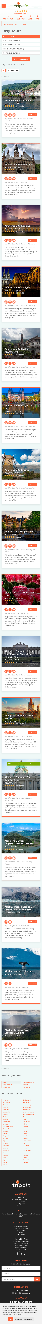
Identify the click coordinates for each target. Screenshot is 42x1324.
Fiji (4, 1141)
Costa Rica (6, 1121)
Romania (25, 1129)
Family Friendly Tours (21, 1245)
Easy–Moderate (8, 1085)
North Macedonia (28, 1112)
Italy (4, 1157)
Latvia (5, 1165)
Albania (5, 1100)
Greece (5, 1148)
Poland (25, 1124)
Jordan (5, 1162)
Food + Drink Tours (21, 1243)
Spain (24, 1143)
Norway (25, 1117)
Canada (5, 1114)
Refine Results (21, 59)
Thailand (26, 1155)
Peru (24, 1119)
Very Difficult (27, 1087)
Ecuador (6, 1131)
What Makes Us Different (21, 1199)
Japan (5, 1160)
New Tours (21, 1254)
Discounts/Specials (21, 1226)
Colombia (6, 1119)
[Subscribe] (37, 1279)
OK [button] (11, 1319)
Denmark (6, 1129)
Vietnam (25, 1162)
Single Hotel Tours (21, 1252)
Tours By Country (13, 1093)
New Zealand (27, 1110)
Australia (6, 1105)
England (6, 1136)
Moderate (6, 1087)
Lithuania (26, 1102)
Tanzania (26, 1153)
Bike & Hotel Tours (12, 41)
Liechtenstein (27, 1100)
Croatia (5, 1124)
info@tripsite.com (22, 1293)
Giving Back (21, 1204)
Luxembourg (27, 1105)
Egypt (5, 1134)
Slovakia (25, 1136)
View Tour (32, 115)
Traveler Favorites (21, 1237)
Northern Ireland (28, 1114)
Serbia (25, 1134)
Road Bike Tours (21, 1248)
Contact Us (21, 1206)
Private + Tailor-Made (21, 1228)
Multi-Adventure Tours (21, 1241)
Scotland (25, 1131)
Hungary (6, 1150)
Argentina (6, 1102)
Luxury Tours (21, 1230)
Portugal (25, 1126)
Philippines (26, 1121)
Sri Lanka (26, 1145)
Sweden (25, 1148)
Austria (5, 1107)
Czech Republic (8, 1126)
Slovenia (25, 1138)
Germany (6, 1145)
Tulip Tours (21, 1233)
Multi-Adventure (11, 53)
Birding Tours (21, 1250)
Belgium (6, 1110)
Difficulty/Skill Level (10, 24)
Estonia (5, 1138)
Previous (5, 76)
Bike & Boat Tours (11, 45)
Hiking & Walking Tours (13, 49)
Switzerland (27, 1150)
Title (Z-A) (13, 70)
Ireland (5, 1155)
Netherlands (27, 1107)
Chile (4, 1117)
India (5, 1153)
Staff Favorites (21, 1235)
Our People (21, 1202)
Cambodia (6, 1112)
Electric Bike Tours (21, 1239)
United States (27, 1160)
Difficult (25, 1085)
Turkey (25, 1157)
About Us (21, 1197)
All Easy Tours (9, 37)
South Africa (27, 1141)
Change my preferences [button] (23, 1319)
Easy (24, 24)
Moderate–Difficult (29, 1082)
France (5, 1143)
